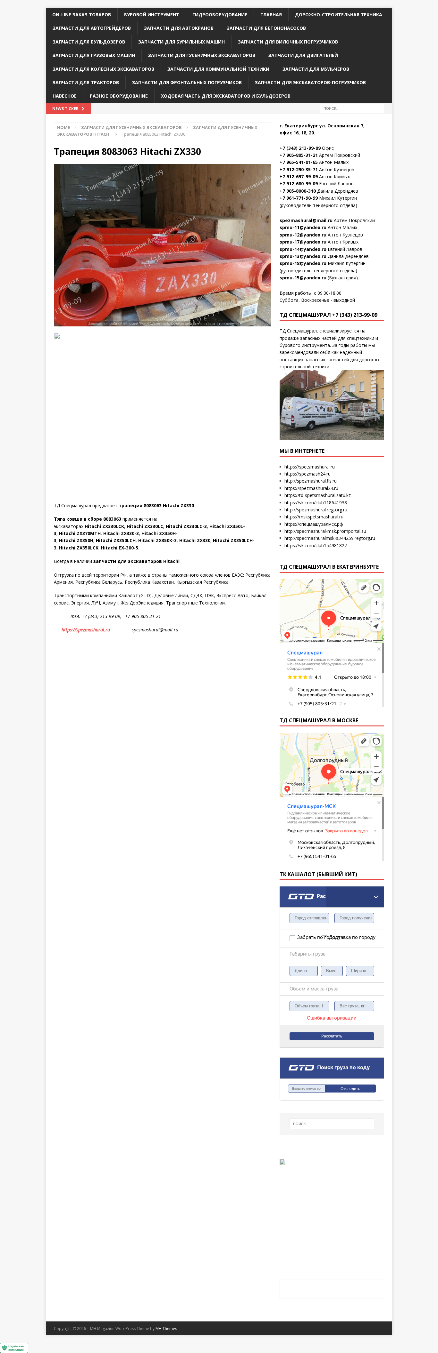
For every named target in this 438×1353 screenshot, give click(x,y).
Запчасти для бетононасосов (266, 28)
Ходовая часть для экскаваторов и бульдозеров (226, 96)
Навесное (65, 96)
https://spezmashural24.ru (311, 488)
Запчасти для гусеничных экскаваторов (201, 55)
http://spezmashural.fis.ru (310, 481)
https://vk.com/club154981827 (315, 545)
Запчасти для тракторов (86, 82)
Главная (271, 15)
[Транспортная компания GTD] (288, 890)
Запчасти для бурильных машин (181, 42)
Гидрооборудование (219, 15)
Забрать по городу (309, 937)
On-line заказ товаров (81, 15)
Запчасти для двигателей (303, 55)
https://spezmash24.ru (307, 474)
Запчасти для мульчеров (315, 69)
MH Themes (166, 1328)
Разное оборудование (119, 96)
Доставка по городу (341, 937)
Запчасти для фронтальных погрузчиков (187, 82)
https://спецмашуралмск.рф (313, 524)
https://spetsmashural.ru (309, 467)
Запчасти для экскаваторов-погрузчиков (310, 82)
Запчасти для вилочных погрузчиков (288, 42)
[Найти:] (352, 108)
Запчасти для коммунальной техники (218, 69)
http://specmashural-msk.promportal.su (325, 531)
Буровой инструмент (151, 15)
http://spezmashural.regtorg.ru (315, 510)
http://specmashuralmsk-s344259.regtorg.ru (329, 538)
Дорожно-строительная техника (338, 15)
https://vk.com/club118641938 (315, 503)
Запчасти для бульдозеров (89, 42)
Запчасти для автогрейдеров (92, 28)
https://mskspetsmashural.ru (313, 517)
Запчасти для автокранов (179, 28)
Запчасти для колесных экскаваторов (103, 69)
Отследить (350, 1088)
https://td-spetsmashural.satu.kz (317, 495)
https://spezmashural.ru (86, 630)
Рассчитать (331, 1036)
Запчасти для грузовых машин (94, 55)
